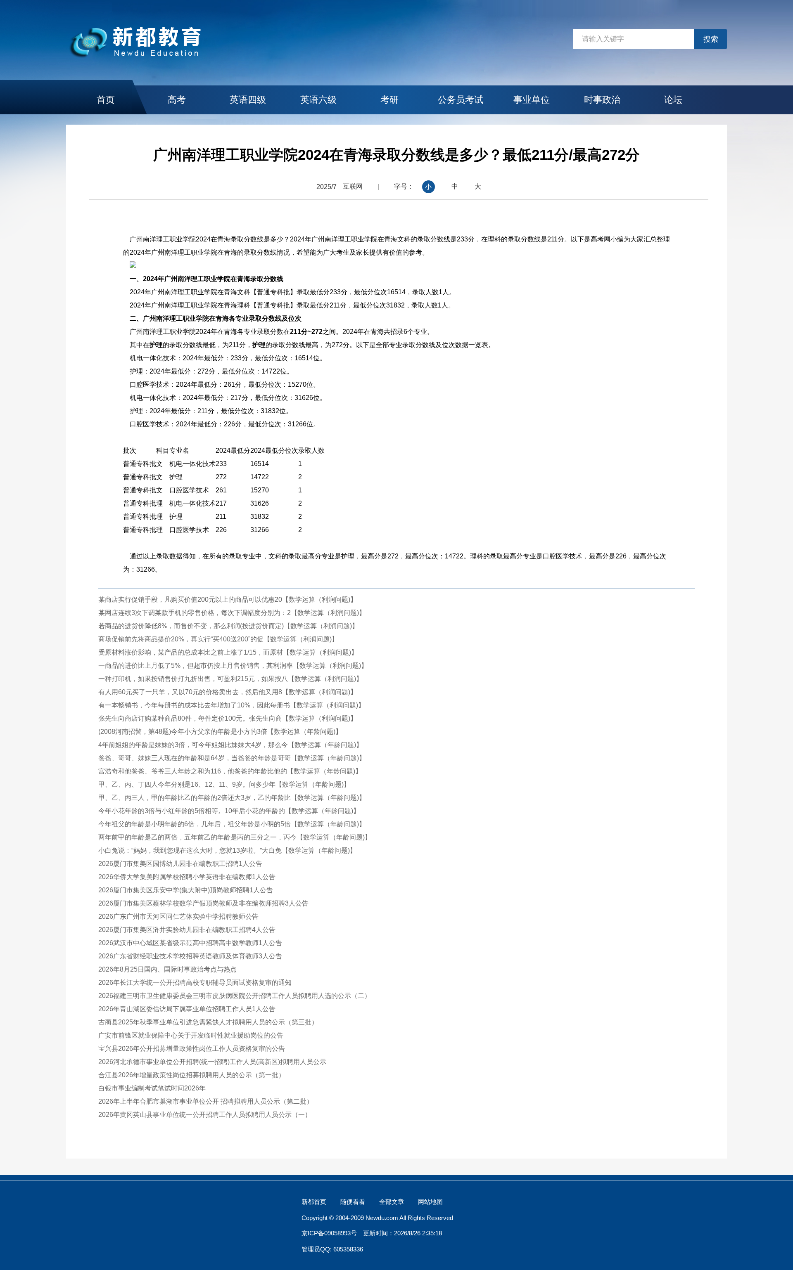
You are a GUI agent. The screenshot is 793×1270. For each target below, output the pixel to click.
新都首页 (314, 1201)
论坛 (673, 100)
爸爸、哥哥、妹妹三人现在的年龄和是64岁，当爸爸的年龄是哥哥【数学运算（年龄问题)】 (232, 758)
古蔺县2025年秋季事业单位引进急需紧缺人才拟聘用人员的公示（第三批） (208, 1022)
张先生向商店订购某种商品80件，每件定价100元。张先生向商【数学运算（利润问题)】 (227, 718)
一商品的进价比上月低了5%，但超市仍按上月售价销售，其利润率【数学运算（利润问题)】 (233, 665)
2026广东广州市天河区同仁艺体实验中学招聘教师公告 (178, 916)
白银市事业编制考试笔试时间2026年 (152, 1088)
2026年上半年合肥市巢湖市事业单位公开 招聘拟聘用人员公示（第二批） (205, 1101)
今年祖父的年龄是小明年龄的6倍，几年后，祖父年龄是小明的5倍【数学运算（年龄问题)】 (232, 824)
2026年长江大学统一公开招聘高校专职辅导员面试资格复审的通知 (195, 982)
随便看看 (352, 1201)
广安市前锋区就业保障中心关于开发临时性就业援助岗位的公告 (190, 1035)
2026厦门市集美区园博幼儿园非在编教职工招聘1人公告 (180, 863)
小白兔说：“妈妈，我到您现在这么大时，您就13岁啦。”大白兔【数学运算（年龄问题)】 (227, 850)
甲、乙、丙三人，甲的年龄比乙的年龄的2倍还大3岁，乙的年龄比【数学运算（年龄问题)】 (232, 797)
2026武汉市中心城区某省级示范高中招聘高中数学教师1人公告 (190, 942)
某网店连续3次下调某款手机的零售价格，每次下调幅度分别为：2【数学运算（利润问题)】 (232, 612)
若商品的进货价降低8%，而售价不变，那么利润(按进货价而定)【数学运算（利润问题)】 (228, 625)
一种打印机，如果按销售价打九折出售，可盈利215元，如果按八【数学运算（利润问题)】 (230, 678)
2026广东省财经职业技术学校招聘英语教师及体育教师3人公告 (190, 956)
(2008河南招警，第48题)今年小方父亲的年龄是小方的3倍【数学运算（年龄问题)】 (220, 731)
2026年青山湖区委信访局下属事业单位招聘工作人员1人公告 (186, 1008)
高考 (177, 100)
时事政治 (602, 100)
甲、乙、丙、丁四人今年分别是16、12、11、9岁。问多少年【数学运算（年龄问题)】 (224, 784)
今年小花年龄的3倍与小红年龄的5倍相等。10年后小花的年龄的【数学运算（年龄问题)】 (229, 810)
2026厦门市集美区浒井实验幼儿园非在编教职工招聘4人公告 (186, 929)
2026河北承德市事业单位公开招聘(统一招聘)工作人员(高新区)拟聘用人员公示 (212, 1061)
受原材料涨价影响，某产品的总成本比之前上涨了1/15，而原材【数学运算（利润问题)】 (228, 652)
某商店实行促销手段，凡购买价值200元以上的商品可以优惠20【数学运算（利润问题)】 (227, 599)
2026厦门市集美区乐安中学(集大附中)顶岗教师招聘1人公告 (185, 890)
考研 (389, 100)
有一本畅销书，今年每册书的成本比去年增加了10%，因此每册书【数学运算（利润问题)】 (231, 705)
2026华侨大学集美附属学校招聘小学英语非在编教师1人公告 (186, 876)
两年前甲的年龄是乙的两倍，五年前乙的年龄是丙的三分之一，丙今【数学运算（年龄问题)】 (234, 837)
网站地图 (430, 1201)
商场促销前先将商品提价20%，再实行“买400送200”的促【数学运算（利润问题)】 (218, 639)
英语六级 (318, 100)
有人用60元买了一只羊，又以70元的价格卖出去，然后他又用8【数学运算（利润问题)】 (227, 691)
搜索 (710, 39)
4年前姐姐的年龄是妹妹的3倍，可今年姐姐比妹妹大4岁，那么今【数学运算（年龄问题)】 (230, 744)
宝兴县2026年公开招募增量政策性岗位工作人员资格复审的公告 (191, 1048)
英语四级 (248, 100)
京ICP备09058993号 (329, 1233)
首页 (106, 100)
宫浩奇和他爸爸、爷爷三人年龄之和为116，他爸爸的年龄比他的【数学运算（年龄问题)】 (230, 771)
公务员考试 (460, 100)
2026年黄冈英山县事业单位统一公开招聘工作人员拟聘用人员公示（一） (204, 1114)
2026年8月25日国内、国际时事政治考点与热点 (167, 969)
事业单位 (531, 100)
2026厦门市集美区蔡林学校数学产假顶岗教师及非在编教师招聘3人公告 (203, 903)
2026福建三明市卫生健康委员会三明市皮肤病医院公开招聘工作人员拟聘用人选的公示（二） (234, 995)
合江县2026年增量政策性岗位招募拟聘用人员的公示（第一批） (191, 1074)
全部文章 (391, 1201)
